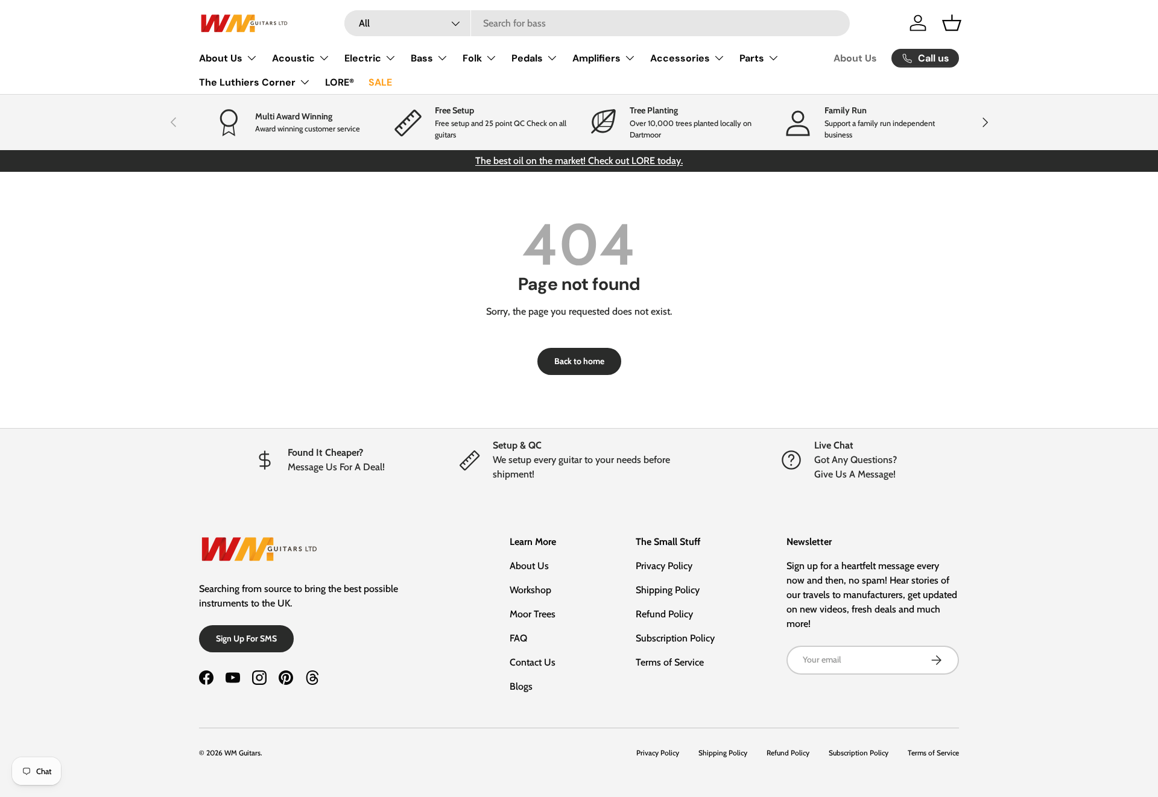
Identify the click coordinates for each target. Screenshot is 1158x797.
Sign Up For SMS (246, 638)
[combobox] (597, 23)
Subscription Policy (675, 638)
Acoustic (293, 58)
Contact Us (532, 662)
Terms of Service (670, 662)
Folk (472, 58)
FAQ (518, 638)
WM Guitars (242, 752)
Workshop (530, 590)
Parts (751, 58)
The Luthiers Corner (247, 82)
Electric (362, 58)
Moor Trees (532, 614)
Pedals (527, 58)
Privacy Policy (664, 566)
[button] (951, 23)
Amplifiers (596, 58)
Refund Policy (664, 614)
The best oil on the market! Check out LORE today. (579, 160)
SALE (380, 82)
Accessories (680, 58)
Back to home (579, 361)
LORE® (339, 82)
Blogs (521, 686)
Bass (422, 58)
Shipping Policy (668, 590)
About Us (220, 58)
